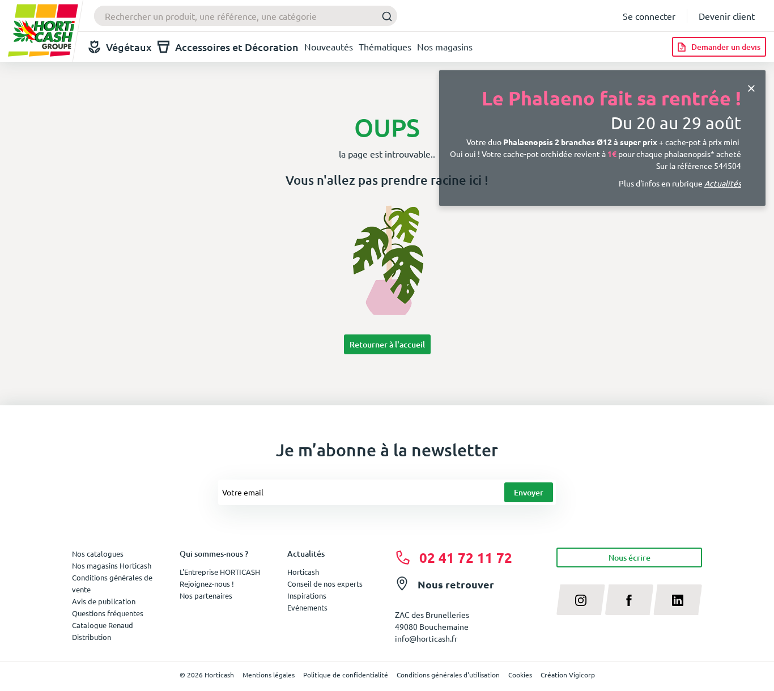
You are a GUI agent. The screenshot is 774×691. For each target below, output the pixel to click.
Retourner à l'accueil (387, 344)
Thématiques (385, 46)
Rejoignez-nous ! (207, 583)
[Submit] (384, 16)
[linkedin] (677, 599)
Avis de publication (103, 601)
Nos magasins (445, 46)
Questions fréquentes (107, 613)
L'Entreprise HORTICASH (220, 571)
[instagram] (580, 599)
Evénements (307, 607)
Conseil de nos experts (325, 583)
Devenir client (727, 16)
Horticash (303, 571)
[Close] (751, 87)
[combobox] (245, 16)
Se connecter (649, 16)
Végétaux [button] (129, 46)
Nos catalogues (98, 553)
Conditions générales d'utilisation (448, 674)
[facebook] (629, 599)
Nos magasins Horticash (111, 565)
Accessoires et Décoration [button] (237, 46)
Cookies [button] (520, 674)
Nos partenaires (206, 595)
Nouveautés (328, 46)
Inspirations (306, 595)
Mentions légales (269, 674)
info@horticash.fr (426, 638)
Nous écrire (629, 557)
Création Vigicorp (568, 674)
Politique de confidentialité (345, 674)
